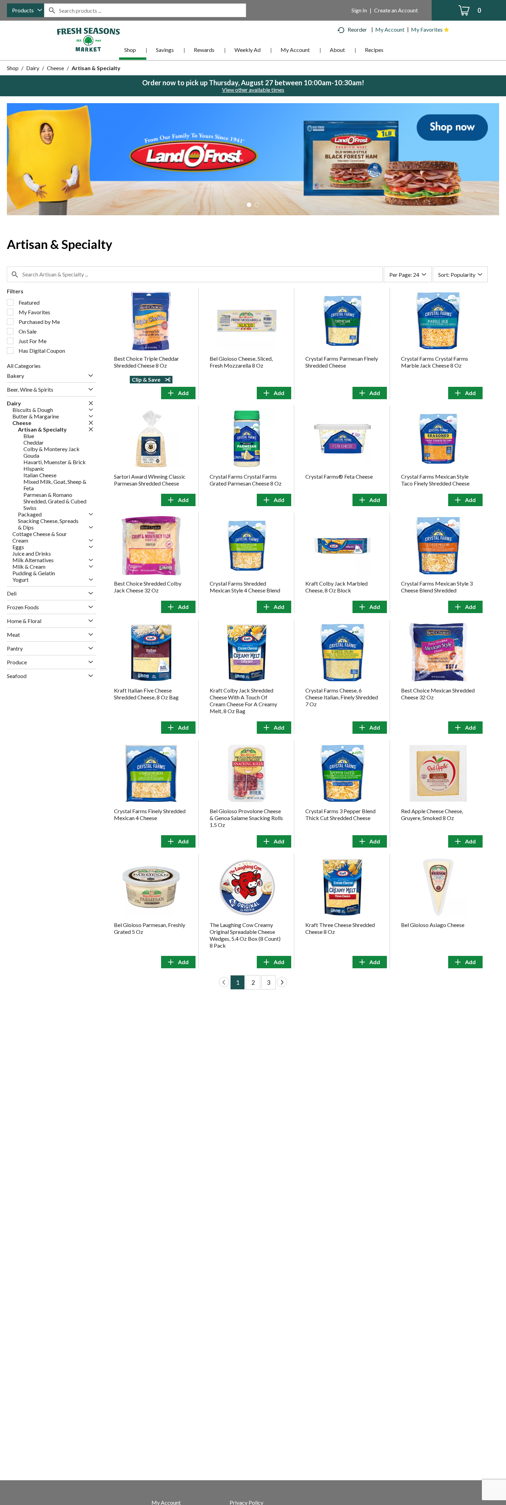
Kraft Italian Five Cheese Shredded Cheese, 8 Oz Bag (146, 693)
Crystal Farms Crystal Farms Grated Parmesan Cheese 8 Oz (246, 480)
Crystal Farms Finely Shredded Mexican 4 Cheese (150, 814)
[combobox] (25, 10)
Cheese (55, 68)
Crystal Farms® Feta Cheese (339, 476)
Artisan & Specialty (96, 68)
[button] (253, 158)
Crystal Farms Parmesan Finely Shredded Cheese (341, 362)
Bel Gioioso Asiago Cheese (432, 924)
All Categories (24, 365)
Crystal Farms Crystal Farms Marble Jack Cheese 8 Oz (434, 362)
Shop (13, 68)
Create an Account (396, 10)
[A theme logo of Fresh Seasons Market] (88, 39)
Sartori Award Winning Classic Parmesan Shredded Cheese (150, 480)
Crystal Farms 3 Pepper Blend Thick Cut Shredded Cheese (340, 814)
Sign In (359, 10)
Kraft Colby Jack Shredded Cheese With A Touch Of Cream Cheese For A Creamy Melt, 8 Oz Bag (243, 700)
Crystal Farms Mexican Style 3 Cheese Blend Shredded (437, 586)
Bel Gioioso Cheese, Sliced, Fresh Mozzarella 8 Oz (241, 362)
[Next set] (282, 982)
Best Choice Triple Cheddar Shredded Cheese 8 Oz (146, 362)
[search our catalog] (51, 10)
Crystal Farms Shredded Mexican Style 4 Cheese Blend (245, 586)
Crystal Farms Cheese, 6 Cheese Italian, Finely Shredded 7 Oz (341, 697)
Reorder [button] (357, 29)
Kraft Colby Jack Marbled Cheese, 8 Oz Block (336, 586)
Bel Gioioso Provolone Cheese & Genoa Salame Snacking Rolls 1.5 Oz (246, 818)
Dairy (32, 68)
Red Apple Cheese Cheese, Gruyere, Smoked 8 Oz (432, 814)
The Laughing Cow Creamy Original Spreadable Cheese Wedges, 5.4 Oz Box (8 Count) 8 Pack (245, 935)
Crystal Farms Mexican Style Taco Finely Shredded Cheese (435, 480)
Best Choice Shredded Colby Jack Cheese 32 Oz (147, 586)
